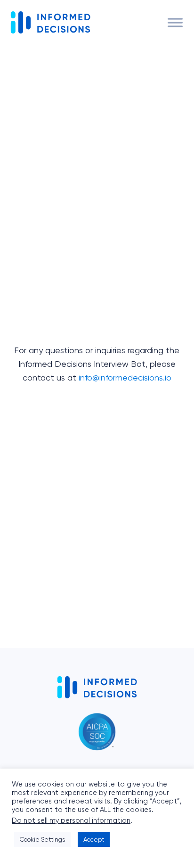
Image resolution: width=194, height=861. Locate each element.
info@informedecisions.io (125, 377)
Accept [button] (93, 839)
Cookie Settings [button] (42, 839)
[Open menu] (175, 22)
